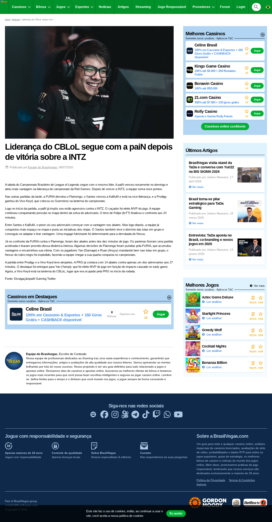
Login (241, 7)
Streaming (143, 7)
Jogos (61, 7)
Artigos (123, 7)
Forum (225, 7)
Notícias (105, 7)
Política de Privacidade (211, 480)
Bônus (41, 7)
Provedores (201, 7)
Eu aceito (175, 513)
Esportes (82, 7)
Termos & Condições (242, 480)
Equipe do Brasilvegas (42, 167)
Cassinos (19, 7)
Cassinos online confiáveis (225, 126)
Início (7, 19)
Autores (201, 484)
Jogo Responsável (172, 7)
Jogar (161, 314)
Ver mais (259, 285)
